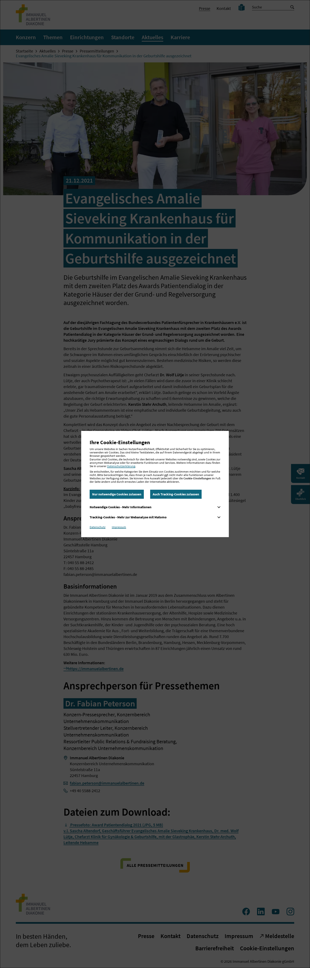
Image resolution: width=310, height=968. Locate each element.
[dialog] (155, 484)
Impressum (119, 527)
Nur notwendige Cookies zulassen (116, 494)
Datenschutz (97, 527)
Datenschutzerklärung (121, 466)
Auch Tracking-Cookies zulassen (176, 494)
